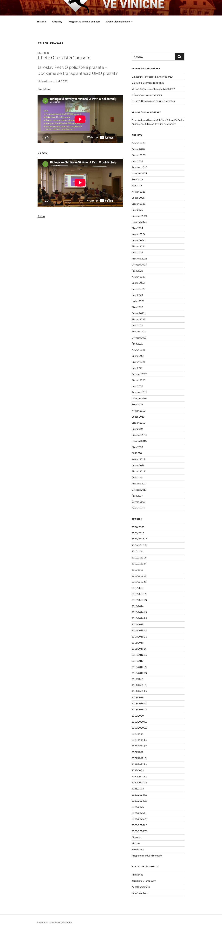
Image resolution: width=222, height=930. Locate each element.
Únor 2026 (137, 161)
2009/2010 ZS (140, 545)
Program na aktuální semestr (84, 21)
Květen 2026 (138, 143)
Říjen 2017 (137, 495)
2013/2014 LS (139, 612)
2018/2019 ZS (139, 709)
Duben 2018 (138, 465)
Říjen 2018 (137, 447)
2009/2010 (138, 533)
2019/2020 (138, 715)
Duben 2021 (138, 355)
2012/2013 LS (139, 594)
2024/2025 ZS (139, 819)
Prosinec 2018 (139, 435)
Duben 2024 (138, 240)
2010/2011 (137, 551)
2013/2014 (138, 606)
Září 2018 (137, 453)
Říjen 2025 (137, 179)
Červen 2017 (138, 501)
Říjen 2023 (137, 270)
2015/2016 (138, 642)
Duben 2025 (138, 197)
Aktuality (57, 21)
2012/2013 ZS (139, 600)
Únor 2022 (137, 325)
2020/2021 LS (139, 740)
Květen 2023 (138, 276)
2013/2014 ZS (139, 618)
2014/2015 (138, 624)
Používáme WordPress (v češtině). (54, 922)
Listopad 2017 (139, 489)
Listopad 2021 (139, 337)
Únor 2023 (137, 295)
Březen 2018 (138, 471)
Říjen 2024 (137, 228)
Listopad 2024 (139, 222)
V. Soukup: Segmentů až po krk (148, 82)
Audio (41, 216)
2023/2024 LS (139, 794)
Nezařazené (138, 849)
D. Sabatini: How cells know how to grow (152, 76)
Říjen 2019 (137, 404)
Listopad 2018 (139, 441)
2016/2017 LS (139, 667)
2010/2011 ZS (139, 563)
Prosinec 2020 (139, 374)
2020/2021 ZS (139, 746)
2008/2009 (138, 527)
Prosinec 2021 (139, 331)
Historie (41, 21)
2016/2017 (137, 660)
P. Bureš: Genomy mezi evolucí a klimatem (154, 101)
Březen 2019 (138, 422)
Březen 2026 (138, 155)
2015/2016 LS (139, 648)
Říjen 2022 (137, 307)
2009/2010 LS (139, 539)
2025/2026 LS (139, 825)
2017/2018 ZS (139, 691)
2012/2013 (137, 588)
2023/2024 (138, 788)
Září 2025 (137, 185)
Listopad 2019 (139, 398)
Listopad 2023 (139, 264)
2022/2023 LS (139, 776)
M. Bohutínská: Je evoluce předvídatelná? (153, 89)
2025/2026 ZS (139, 831)
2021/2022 (137, 752)
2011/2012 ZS (139, 581)
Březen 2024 (138, 246)
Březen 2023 (138, 289)
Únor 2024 (137, 252)
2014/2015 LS (139, 630)
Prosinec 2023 (139, 258)
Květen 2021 (138, 349)
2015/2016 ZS (139, 654)
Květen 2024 (138, 234)
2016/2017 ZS (139, 673)
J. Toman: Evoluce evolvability (160, 123)
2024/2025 (138, 807)
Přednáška (44, 89)
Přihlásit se (137, 874)
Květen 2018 (138, 459)
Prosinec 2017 (139, 483)
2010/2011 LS (139, 557)
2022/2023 (138, 770)
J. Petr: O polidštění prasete (63, 57)
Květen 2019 (138, 410)
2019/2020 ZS (139, 727)
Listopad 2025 (139, 173)
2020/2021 (138, 734)
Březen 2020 (138, 380)
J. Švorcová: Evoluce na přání (147, 95)
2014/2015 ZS (139, 636)
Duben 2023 (138, 282)
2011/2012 (137, 569)
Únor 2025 (137, 210)
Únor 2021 (137, 368)
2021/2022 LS (139, 758)
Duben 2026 (138, 149)
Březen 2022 (138, 319)
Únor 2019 (137, 429)
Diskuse (42, 152)
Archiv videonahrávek (118, 21)
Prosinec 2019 (139, 392)
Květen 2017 (138, 508)
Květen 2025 (138, 191)
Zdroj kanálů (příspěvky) (144, 880)
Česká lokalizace (140, 893)
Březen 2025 (138, 203)
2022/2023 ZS (139, 782)
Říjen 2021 (137, 343)
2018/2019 (138, 697)
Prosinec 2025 (139, 167)
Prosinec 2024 (139, 216)
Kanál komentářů (141, 886)
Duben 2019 (138, 416)
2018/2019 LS (139, 703)
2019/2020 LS (139, 721)
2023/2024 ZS (139, 800)
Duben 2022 (138, 313)
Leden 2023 (138, 301)
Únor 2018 (137, 477)
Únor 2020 (137, 386)
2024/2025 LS (139, 813)
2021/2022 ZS (139, 764)
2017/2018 (137, 679)
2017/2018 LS (139, 685)
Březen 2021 (138, 361)
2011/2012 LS (139, 575)
